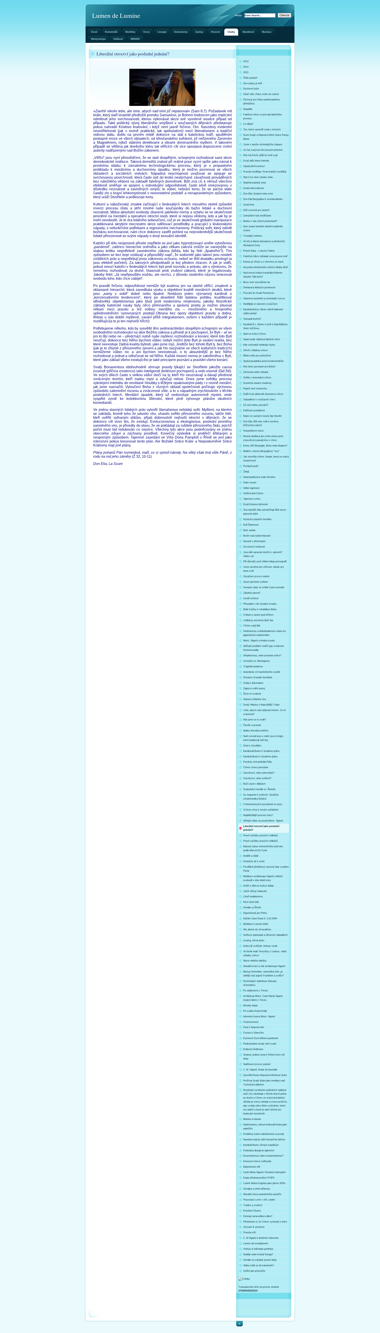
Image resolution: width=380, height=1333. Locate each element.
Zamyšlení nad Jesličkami (257, 215)
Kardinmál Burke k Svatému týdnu (261, 751)
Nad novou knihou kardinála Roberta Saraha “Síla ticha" (262, 274)
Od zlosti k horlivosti (254, 546)
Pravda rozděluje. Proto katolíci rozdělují (264, 171)
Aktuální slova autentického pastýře (262, 1194)
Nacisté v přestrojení (254, 541)
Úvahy (231, 32)
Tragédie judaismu (253, 666)
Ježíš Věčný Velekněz (255, 891)
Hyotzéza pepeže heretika (257, 519)
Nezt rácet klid (251, 902)
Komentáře (111, 32)
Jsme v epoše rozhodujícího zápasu (262, 144)
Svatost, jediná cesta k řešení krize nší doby (264, 1056)
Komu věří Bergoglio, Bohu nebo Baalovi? (265, 445)
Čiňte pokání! (250, 77)
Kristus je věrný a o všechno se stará (263, 261)
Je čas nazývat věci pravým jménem (263, 150)
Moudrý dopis (250, 1005)
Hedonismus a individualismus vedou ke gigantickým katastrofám (264, 633)
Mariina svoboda (252, 1119)
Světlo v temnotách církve (257, 377)
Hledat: (239, 15)
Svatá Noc (248, 204)
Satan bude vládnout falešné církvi (261, 339)
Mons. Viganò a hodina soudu (259, 640)
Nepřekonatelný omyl (254, 182)
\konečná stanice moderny (257, 383)
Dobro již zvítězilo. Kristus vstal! (260, 946)
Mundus (266, 32)
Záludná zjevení (251, 592)
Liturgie (161, 32)
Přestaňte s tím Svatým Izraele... (260, 603)
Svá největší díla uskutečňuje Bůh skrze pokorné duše (264, 511)
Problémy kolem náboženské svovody (263, 1134)
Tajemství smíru (251, 498)
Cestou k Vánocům (253, 1032)
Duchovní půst (251, 88)
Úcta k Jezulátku (252, 745)
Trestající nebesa (252, 235)
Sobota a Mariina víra (254, 699)
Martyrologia (98, 39)
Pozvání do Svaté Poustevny (258, 293)
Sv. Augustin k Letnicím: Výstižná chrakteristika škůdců (260, 796)
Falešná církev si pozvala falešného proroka (262, 116)
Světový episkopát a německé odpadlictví (265, 935)
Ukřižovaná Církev (253, 493)
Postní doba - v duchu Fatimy (259, 250)
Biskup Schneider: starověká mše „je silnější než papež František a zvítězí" (263, 973)
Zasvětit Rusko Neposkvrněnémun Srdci (265, 1075)
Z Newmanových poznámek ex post (262, 804)
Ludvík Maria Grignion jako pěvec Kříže (264, 1183)
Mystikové (248, 32)
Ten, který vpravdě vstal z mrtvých (262, 129)
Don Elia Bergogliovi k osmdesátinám (263, 199)
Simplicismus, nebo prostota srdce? (262, 655)
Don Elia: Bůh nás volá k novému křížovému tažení (260, 423)
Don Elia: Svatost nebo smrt (258, 193)
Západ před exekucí (254, 166)
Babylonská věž (251, 1166)
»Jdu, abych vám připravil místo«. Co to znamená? (264, 712)
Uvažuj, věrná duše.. (254, 940)
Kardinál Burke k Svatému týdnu (260, 756)
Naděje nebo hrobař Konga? (258, 1254)
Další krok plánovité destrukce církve (263, 394)
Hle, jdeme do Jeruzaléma (257, 929)
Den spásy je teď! (252, 83)
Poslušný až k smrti (253, 861)
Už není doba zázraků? (255, 405)
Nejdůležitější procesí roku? (258, 815)
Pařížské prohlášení (254, 410)
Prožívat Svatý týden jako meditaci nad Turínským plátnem (264, 1082)
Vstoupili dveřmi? (252, 318)
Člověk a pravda (252, 725)
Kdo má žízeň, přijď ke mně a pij (260, 155)
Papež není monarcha (255, 388)
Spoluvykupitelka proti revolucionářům (263, 361)
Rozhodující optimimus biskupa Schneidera (259, 983)
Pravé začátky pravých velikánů (260, 835)
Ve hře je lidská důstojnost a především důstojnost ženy (264, 243)
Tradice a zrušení (252, 1205)
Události (118, 39)
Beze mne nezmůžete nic (256, 282)
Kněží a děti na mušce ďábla (258, 885)
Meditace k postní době (255, 924)
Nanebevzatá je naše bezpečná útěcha (264, 1139)
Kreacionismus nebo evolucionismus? (263, 1155)
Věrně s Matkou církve (255, 350)
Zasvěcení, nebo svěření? (257, 778)
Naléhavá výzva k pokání (256, 1064)
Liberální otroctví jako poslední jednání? (261, 828)
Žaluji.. (246, 471)
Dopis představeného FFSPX (258, 1177)
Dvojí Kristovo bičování (255, 504)
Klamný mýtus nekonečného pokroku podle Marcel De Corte (263, 848)
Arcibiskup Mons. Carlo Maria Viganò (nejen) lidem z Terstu (263, 998)
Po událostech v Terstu (255, 990)
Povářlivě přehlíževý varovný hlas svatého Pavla (266, 868)
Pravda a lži (249, 1232)
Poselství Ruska (252, 1210)
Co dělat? (248, 124)
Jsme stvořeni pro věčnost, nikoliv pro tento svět (263, 569)
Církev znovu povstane (255, 767)
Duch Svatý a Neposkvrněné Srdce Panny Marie (266, 137)
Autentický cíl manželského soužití (261, 672)
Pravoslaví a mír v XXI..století (259, 1199)
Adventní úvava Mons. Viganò (259, 1016)
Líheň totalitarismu (253, 896)
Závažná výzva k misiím (256, 576)
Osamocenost (250, 1022)
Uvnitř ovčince (251, 598)
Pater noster (249, 482)
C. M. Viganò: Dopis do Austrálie (260, 1069)
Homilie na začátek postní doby (260, 1260)
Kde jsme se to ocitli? (254, 719)
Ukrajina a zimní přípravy (256, 1188)
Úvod (94, 32)
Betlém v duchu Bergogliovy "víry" (261, 451)
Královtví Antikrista (253, 1049)
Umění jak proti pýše (254, 1271)
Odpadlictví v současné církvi (259, 399)
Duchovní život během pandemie (260, 1038)
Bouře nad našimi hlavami (256, 535)
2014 (245, 66)
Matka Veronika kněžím (255, 730)
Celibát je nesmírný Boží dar (258, 620)
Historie (215, 32)
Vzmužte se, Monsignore (256, 661)
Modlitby (130, 32)
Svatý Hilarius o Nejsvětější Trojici (261, 704)
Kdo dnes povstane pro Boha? (259, 366)
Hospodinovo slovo (253, 430)
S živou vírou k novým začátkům (260, 809)
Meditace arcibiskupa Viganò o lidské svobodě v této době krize (263, 878)
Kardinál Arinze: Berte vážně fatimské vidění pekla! (263, 311)
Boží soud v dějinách (254, 783)
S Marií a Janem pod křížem (258, 614)
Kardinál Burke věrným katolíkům (261, 1145)
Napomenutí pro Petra (255, 913)
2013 (245, 61)
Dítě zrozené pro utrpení (256, 210)
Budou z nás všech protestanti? (260, 221)
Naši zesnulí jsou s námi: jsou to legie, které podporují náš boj (263, 738)
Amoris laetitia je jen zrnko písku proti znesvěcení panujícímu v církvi (263, 438)
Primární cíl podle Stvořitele (257, 677)
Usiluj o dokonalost (253, 683)
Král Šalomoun (251, 524)
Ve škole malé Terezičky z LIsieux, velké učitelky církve (265, 953)
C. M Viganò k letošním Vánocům (261, 1238)
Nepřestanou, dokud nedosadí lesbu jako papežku (265, 1126)
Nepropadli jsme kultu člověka (259, 477)
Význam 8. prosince (254, 1227)
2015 (245, 72)
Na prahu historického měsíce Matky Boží (265, 267)
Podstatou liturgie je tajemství (258, 1150)
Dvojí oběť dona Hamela (256, 160)
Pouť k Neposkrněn (253, 1027)
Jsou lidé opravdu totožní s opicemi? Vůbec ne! (262, 554)
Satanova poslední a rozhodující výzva (264, 298)
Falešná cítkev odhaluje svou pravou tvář (265, 256)
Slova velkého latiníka (254, 960)
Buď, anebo (249, 530)
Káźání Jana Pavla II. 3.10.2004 (260, 918)
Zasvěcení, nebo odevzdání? (258, 772)
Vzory (146, 32)
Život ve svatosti (252, 693)
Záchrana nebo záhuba (255, 372)
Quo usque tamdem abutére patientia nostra (263, 228)
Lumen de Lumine (116, 15)
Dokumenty (181, 32)
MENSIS (135, 39)
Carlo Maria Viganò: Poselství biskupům (264, 1172)
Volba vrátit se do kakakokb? (258, 1265)
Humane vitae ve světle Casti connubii (263, 587)
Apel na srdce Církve (254, 333)
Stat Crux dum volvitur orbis (258, 177)
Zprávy (199, 32)
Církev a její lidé (251, 625)
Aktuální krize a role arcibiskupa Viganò (264, 966)
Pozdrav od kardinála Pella (257, 761)
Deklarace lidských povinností (259, 287)
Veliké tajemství (251, 488)
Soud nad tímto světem (255, 581)
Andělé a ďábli (250, 855)
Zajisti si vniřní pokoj (254, 688)
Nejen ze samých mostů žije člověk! (262, 416)
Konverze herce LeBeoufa (257, 1161)
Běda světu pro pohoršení (257, 355)
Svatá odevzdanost (253, 188)
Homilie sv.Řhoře (252, 907)
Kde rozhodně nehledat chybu (259, 344)
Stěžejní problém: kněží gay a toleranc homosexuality (263, 648)
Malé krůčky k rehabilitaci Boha (259, 609)
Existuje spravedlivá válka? (257, 1216)
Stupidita (247, 109)
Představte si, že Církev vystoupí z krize (265, 1221)
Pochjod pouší (250, 466)
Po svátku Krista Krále (255, 1011)
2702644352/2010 (248, 1290)
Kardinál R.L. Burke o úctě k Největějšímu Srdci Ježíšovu (265, 326)
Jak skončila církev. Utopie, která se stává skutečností (266, 458)
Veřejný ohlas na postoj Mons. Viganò (263, 820)
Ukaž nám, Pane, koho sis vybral (261, 94)
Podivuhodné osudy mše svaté (259, 1043)
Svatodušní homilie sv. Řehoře (259, 789)
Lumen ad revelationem (255, 1243)
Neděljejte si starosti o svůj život (260, 304)
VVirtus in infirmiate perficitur (258, 1249)
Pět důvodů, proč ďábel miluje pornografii (265, 561)
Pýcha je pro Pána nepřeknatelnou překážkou (261, 101)
